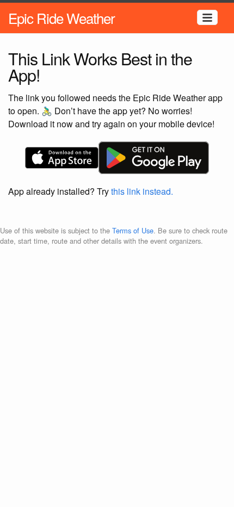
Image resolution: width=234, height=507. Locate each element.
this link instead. (142, 191)
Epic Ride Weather (61, 18)
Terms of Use (132, 230)
